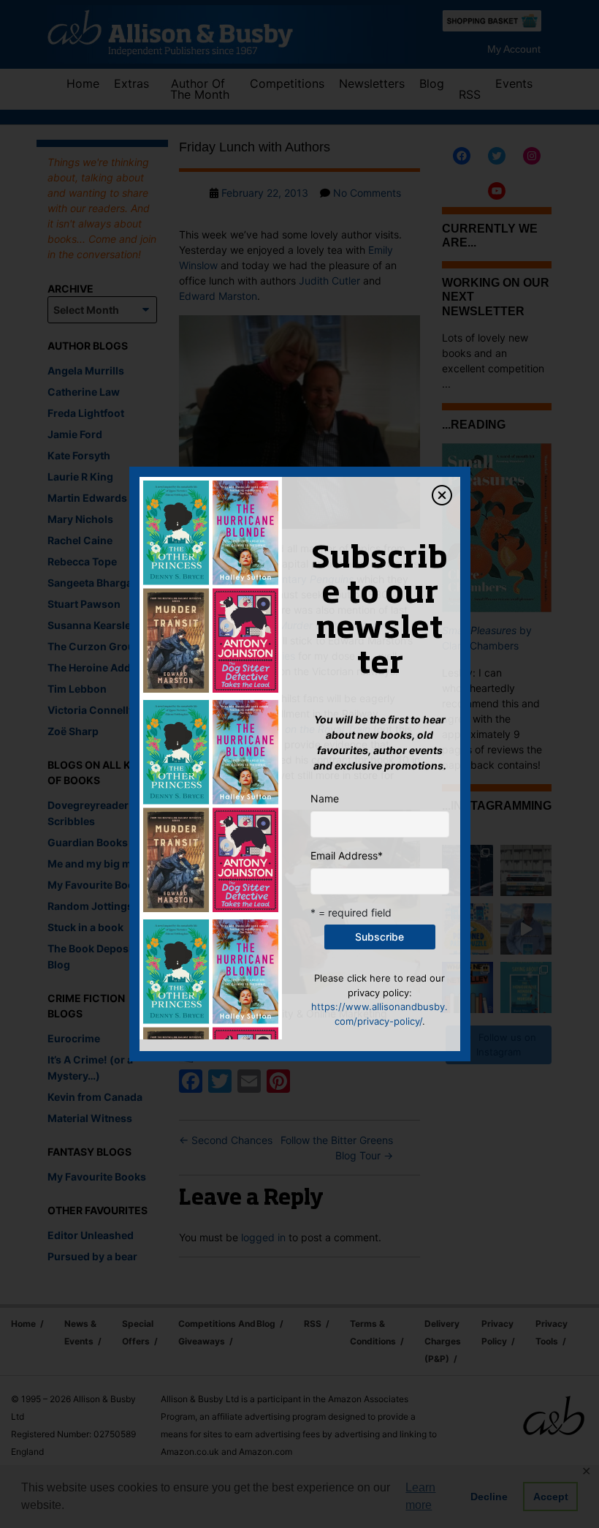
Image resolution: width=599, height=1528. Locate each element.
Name (324, 798)
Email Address (346, 855)
